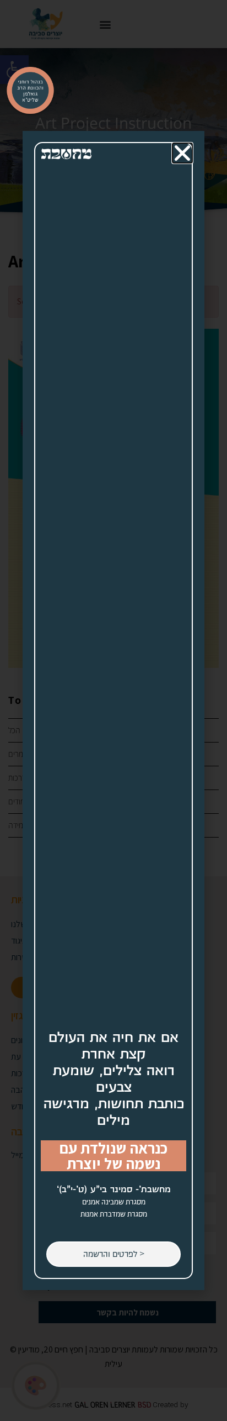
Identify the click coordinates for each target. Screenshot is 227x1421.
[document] (113, 710)
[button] (182, 153)
